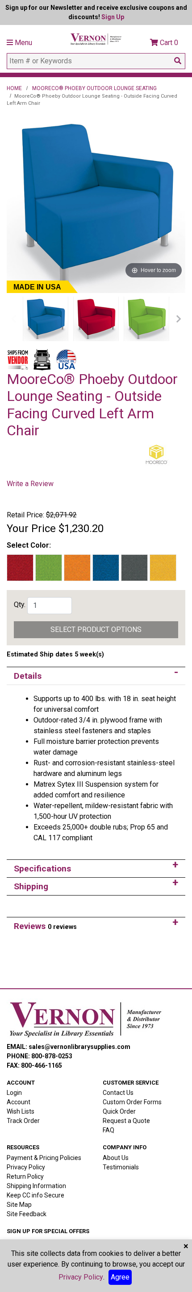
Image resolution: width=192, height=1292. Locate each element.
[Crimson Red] (96, 319)
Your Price (31, 528)
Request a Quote (126, 1120)
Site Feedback (26, 1214)
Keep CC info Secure (35, 1195)
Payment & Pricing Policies (44, 1157)
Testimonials (121, 1167)
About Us (116, 1157)
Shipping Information (36, 1185)
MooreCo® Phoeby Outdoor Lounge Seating (94, 88)
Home (14, 88)
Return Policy (25, 1176)
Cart (168, 42)
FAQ (108, 1130)
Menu (22, 42)
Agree (120, 1277)
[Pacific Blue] (45, 319)
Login (14, 1092)
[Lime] (146, 319)
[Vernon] (85, 1019)
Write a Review (30, 483)
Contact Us (118, 1092)
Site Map (19, 1204)
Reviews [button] (45, 926)
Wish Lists (20, 1111)
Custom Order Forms (132, 1102)
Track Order (23, 1120)
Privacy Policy (26, 1167)
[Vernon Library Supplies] (96, 38)
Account (18, 1102)
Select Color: (29, 545)
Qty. (19, 604)
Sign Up (112, 17)
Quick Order (119, 1111)
